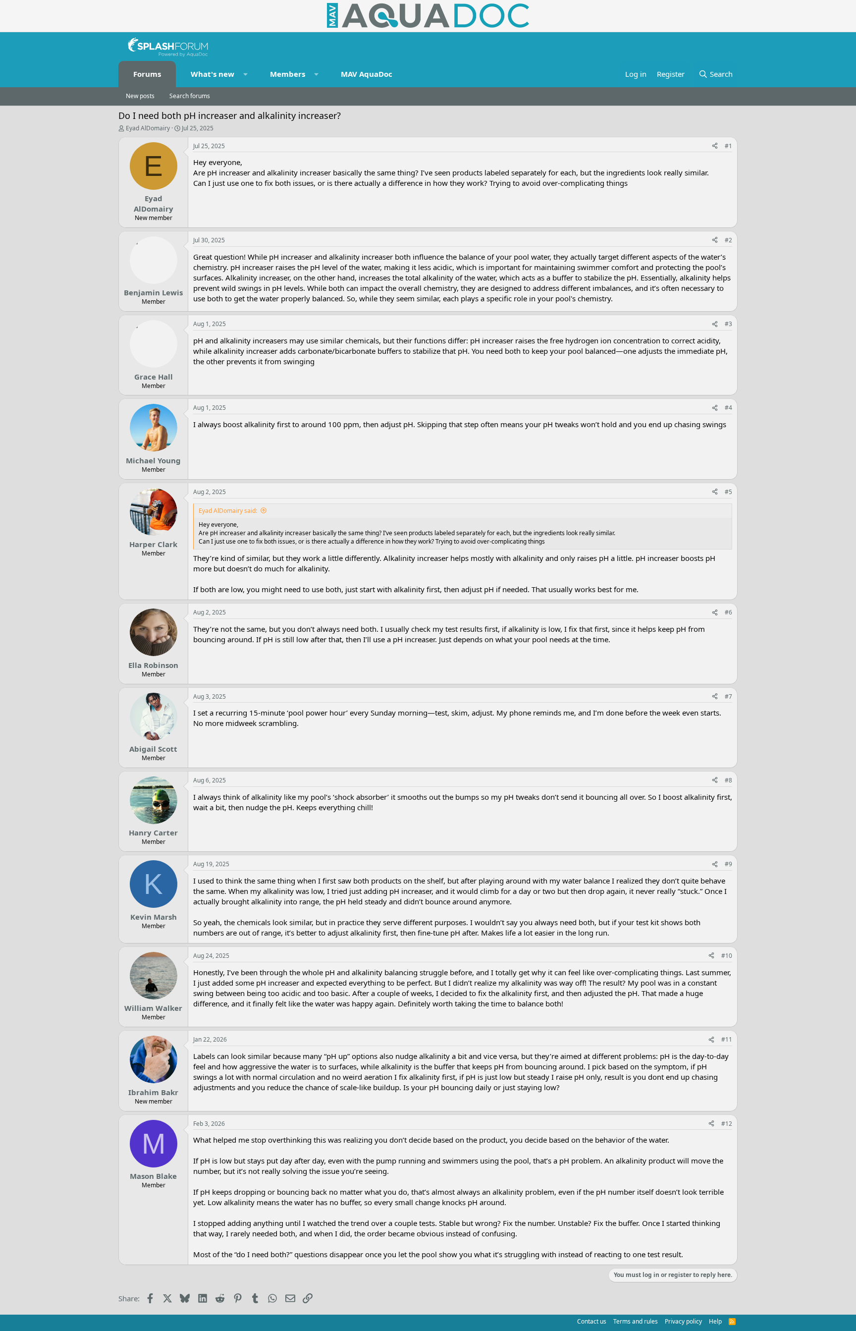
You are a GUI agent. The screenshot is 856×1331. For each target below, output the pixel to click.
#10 (726, 955)
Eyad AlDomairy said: (228, 510)
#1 (728, 146)
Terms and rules (635, 1321)
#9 (728, 864)
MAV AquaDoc (366, 74)
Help (715, 1321)
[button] (245, 74)
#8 (728, 780)
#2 (728, 240)
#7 (728, 696)
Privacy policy (683, 1321)
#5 (728, 492)
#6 (728, 612)
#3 (728, 324)
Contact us (591, 1321)
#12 (726, 1123)
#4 (728, 407)
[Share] (714, 146)
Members (287, 74)
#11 (726, 1039)
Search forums (189, 96)
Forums (147, 74)
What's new (212, 74)
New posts (140, 96)
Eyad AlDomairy (148, 128)
